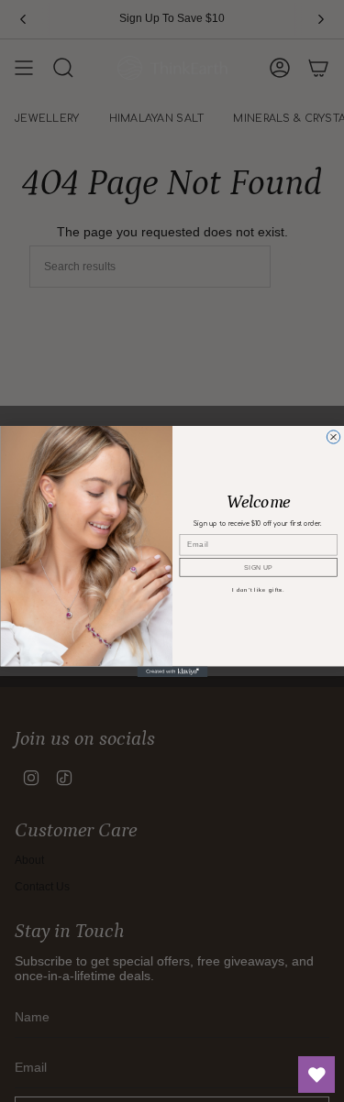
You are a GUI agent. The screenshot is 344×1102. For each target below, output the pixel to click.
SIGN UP (258, 567)
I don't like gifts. (257, 589)
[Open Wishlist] (316, 1074)
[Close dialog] (333, 436)
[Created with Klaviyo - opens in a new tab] (172, 671)
